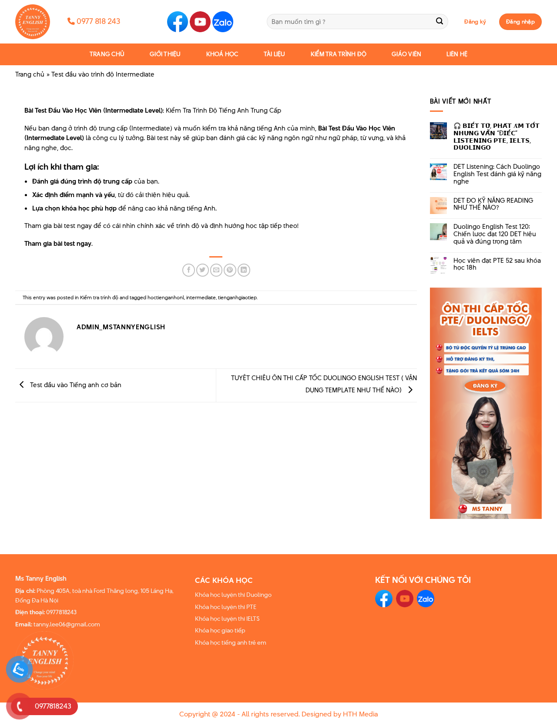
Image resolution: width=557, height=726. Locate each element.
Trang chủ (107, 54)
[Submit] (439, 21)
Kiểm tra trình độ (338, 54)
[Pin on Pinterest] (230, 270)
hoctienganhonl (166, 297)
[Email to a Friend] (216, 270)
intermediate (201, 297)
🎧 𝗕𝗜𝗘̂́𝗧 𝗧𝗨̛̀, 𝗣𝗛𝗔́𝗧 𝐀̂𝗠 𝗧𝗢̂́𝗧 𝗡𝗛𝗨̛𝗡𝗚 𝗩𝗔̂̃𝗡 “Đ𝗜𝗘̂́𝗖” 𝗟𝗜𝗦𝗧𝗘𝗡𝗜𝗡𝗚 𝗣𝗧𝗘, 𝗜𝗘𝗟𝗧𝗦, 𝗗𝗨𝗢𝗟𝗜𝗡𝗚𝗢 (496, 136)
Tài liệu (274, 54)
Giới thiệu (165, 54)
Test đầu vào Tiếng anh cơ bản (74, 384)
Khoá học (222, 54)
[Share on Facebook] (188, 270)
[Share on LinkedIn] (244, 270)
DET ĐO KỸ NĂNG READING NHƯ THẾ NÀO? (493, 204)
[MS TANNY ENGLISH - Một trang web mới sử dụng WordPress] (34, 21)
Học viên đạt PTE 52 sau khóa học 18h (497, 264)
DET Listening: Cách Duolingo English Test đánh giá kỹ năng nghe (497, 174)
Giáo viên (406, 54)
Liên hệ (456, 54)
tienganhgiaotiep (237, 297)
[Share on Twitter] (202, 270)
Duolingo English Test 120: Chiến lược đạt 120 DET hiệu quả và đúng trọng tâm (494, 234)
